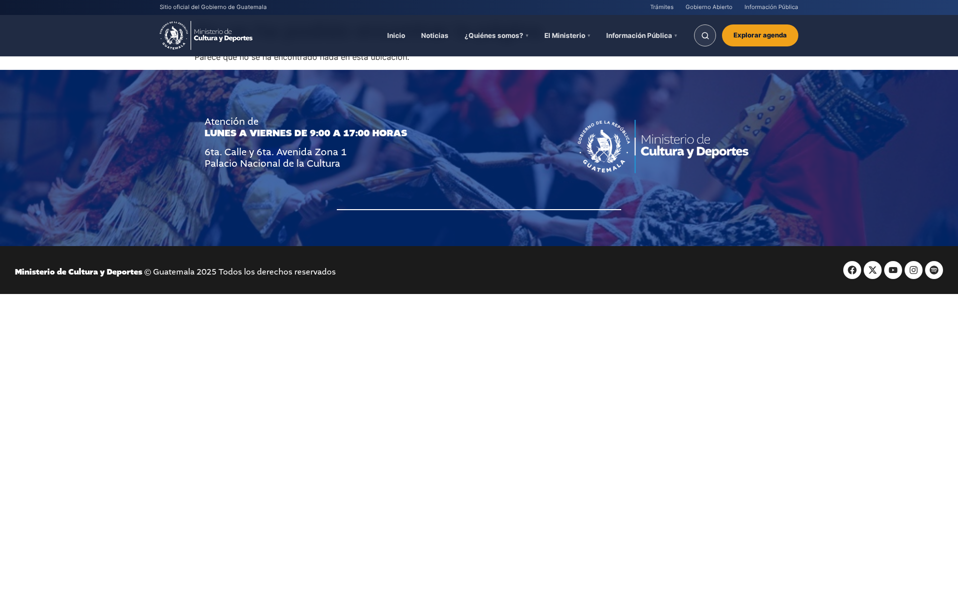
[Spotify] (934, 270)
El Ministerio (564, 35)
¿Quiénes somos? (494, 35)
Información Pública (771, 6)
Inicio (396, 35)
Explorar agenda (760, 35)
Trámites (662, 6)
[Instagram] (914, 270)
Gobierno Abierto (709, 6)
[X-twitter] (873, 270)
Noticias (435, 35)
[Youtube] (893, 270)
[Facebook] (852, 270)
